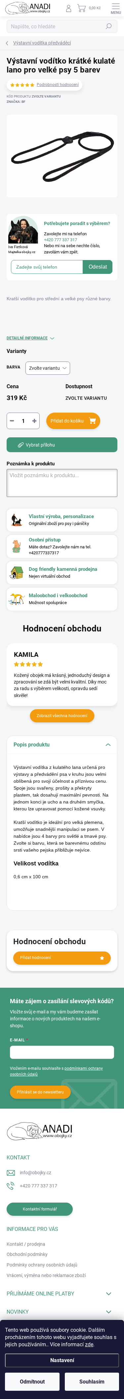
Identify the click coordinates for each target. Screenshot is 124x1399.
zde (89, 1344)
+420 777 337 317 (38, 1185)
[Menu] (115, 8)
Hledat (109, 26)
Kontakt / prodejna (26, 1244)
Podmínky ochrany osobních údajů (42, 1265)
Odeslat (98, 267)
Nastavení (62, 1360)
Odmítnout (32, 1382)
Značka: (16, 101)
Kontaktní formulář (40, 1209)
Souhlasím (91, 1382)
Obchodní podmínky (27, 1254)
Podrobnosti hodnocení (58, 84)
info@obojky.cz (35, 1172)
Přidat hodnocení (35, 957)
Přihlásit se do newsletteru (40, 1092)
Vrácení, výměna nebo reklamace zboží (46, 1275)
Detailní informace (27, 338)
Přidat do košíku (67, 420)
